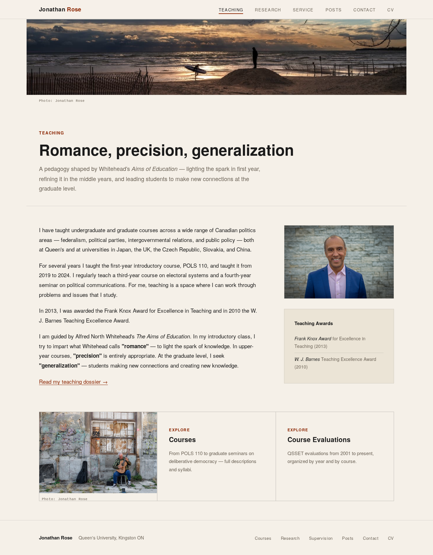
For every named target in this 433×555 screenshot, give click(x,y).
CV (390, 10)
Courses (263, 538)
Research (268, 10)
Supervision (321, 538)
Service (303, 10)
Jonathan (60, 9)
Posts (334, 10)
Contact (364, 10)
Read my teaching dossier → (73, 381)
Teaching (231, 10)
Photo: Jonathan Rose (62, 101)
